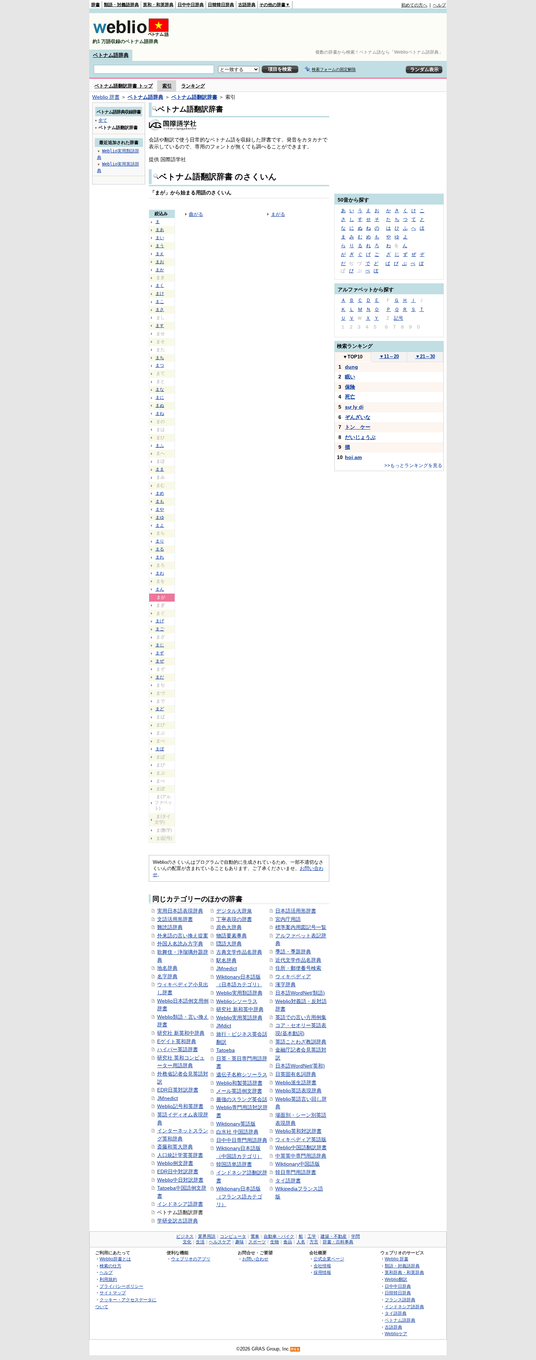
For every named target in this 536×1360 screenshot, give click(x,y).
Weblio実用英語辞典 (239, 1018)
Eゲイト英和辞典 (176, 1041)
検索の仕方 (110, 1265)
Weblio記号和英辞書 (180, 1106)
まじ (159, 645)
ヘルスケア (220, 1242)
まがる (278, 214)
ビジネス (185, 1236)
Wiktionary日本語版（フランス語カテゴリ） (239, 1196)
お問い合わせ (255, 1258)
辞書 (95, 5)
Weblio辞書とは (115, 1258)
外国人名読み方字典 (180, 944)
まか (159, 269)
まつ (159, 365)
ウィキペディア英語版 (300, 1139)
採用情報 (322, 1272)
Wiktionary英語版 (236, 1124)
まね (159, 413)
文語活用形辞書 (175, 919)
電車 (254, 1236)
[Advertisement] (313, 31)
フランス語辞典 (400, 1299)
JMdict (223, 1026)
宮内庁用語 (288, 919)
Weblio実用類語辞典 (239, 993)
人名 (300, 1242)
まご (159, 629)
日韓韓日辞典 (221, 5)
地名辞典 (167, 968)
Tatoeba (225, 1050)
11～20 (389, 356)
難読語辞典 (170, 927)
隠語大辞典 (229, 944)
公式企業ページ (329, 1258)
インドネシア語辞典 (404, 1306)
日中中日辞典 (191, 5)
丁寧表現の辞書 (234, 919)
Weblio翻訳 (396, 1279)
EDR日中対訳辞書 (177, 1171)
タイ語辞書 (288, 1181)
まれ (159, 557)
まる (159, 549)
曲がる (196, 214)
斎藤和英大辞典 (175, 1147)
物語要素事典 (231, 936)
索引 (167, 86)
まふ (159, 445)
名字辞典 (167, 976)
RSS (295, 1349)
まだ (159, 677)
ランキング (193, 86)
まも (159, 501)
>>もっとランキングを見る (413, 465)
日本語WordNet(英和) (300, 1066)
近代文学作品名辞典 (298, 960)
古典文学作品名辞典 (239, 952)
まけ (159, 293)
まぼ (159, 748)
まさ (159, 309)
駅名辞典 (226, 960)
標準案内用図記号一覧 (300, 927)
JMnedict (167, 1098)
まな (159, 389)
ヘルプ (439, 5)
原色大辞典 (229, 927)
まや (159, 509)
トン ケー (357, 427)
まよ (159, 525)
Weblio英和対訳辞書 (298, 1131)
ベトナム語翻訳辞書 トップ (123, 86)
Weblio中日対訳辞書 (180, 1180)
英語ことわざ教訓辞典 (300, 1042)
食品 (287, 1242)
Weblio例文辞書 (175, 1163)
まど (159, 708)
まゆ (159, 517)
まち (159, 357)
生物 (274, 1242)
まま (159, 469)
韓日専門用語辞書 (295, 1172)
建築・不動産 (334, 1236)
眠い (350, 377)
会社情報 (322, 1265)
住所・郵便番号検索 (298, 968)
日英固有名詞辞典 (295, 1074)
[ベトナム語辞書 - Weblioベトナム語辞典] (131, 35)
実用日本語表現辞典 (180, 911)
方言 (314, 1242)
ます (159, 325)
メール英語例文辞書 (239, 1091)
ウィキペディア (293, 976)
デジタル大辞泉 (234, 911)
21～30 (425, 356)
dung (351, 367)
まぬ (159, 405)
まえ (159, 253)
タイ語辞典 (396, 1313)
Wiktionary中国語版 (297, 1164)
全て (102, 120)
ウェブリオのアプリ (190, 1258)
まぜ (159, 661)
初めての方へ (414, 5)
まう (159, 245)
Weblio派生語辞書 (295, 1082)
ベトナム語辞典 (111, 55)
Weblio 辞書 (106, 97)
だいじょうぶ (360, 437)
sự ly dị (354, 407)
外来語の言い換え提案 (182, 936)
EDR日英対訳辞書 (177, 1090)
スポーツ (257, 1242)
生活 (200, 1242)
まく (159, 285)
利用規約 (108, 1279)
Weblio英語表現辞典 (298, 1090)
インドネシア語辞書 (180, 1204)
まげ (159, 620)
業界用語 (206, 1236)
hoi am (353, 457)
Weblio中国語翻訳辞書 (301, 1147)
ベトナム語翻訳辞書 (194, 97)
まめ (159, 493)
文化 (187, 1242)
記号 (398, 318)
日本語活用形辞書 (295, 911)
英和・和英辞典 (158, 5)
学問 (355, 1236)
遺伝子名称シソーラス (241, 1074)
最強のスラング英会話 (241, 1099)
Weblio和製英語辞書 (239, 1083)
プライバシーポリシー (121, 1286)
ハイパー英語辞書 (177, 1049)
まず (159, 653)
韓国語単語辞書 (234, 1164)
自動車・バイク (279, 1236)
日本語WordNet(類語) (300, 993)
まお (159, 261)
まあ (159, 229)
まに (159, 397)
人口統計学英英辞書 (180, 1155)
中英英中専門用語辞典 (300, 1156)
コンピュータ (233, 1236)
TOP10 (352, 357)
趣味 (239, 1242)
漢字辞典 (285, 984)
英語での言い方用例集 (300, 1017)
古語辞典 (247, 5)
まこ (159, 301)
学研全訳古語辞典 (177, 1221)
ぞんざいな (357, 417)
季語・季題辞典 (293, 952)
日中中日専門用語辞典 (241, 1140)
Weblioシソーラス (236, 1001)
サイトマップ (113, 1292)
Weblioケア (396, 1333)
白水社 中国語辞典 (237, 1132)
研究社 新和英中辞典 (240, 1009)
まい (159, 237)
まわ (159, 573)
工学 (311, 1236)
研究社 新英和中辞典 (181, 1033)
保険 (350, 387)
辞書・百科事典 (338, 1242)
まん (159, 589)
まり (159, 541)
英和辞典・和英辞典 (404, 1272)
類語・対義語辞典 (121, 5)
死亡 (350, 397)
